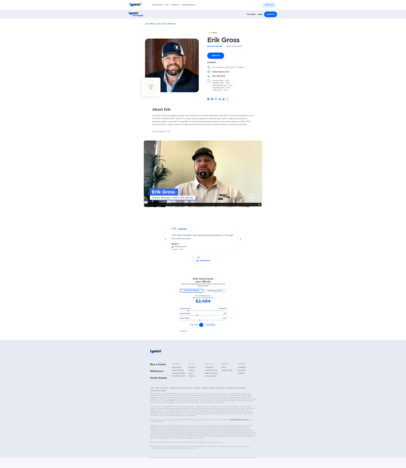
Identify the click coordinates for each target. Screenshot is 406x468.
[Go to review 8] (209, 257)
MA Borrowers (242, 388)
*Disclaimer (184, 331)
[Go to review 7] (207, 257)
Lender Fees (196, 388)
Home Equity (157, 5)
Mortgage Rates (188, 5)
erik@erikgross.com (220, 72)
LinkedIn (241, 373)
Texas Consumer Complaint (158, 390)
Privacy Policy (164, 388)
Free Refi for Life (178, 376)
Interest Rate (203, 318)
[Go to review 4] (202, 257)
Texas (159, 24)
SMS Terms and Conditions (217, 388)
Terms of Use (188, 388)
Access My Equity (178, 373)
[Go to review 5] (203, 257)
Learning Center (211, 370)
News (191, 373)
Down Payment (203, 313)
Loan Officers (150, 24)
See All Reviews (203, 260)
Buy (166, 5)
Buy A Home (176, 367)
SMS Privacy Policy (231, 388)
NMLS (157, 388)
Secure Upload (210, 376)
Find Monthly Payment (191, 290)
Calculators (209, 367)
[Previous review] (165, 239)
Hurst (165, 24)
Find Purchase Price (215, 290)
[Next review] (241, 239)
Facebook (242, 370)
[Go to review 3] (200, 257)
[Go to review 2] (198, 257)
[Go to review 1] (197, 257)
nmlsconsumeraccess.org (239, 419)
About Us (192, 367)
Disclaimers (205, 388)
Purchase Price (203, 308)
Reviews (192, 376)
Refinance (175, 5)
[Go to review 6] (205, 257)
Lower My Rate (178, 370)
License (152, 388)
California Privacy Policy (176, 388)
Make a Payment (211, 373)
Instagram (242, 367)
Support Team (227, 370)
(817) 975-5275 (218, 76)
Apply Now (269, 5)
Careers (191, 370)
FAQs (223, 367)
